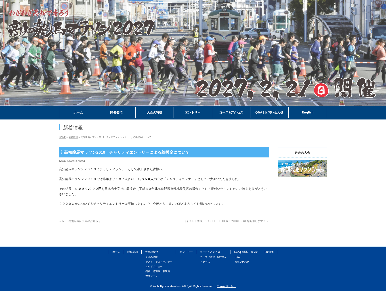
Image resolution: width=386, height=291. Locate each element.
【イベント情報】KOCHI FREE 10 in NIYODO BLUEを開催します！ (226, 221)
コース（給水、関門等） (213, 257)
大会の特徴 (151, 257)
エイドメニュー (154, 266)
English (269, 251)
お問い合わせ (242, 261)
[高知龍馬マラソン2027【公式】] (193, 102)
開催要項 (132, 251)
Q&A (237, 257)
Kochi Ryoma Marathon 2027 (170, 286)
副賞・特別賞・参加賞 (157, 271)
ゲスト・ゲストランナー (158, 261)
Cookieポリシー (226, 286)
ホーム (116, 251)
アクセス (205, 261)
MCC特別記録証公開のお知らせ (80, 221)
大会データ (151, 275)
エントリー (186, 251)
